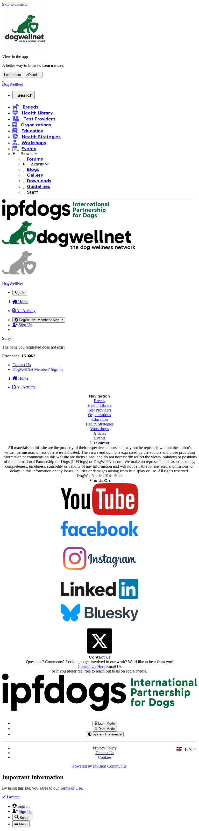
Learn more (12, 75)
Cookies (104, 757)
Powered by (99, 766)
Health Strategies (99, 424)
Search (25, 95)
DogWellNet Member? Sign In (37, 369)
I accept (12, 797)
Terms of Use (71, 788)
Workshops (99, 429)
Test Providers (99, 410)
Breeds (99, 401)
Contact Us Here (91, 666)
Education (99, 419)
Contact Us (21, 365)
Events (99, 438)
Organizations (99, 415)
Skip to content (14, 4)
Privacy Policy (105, 748)
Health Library (100, 405)
